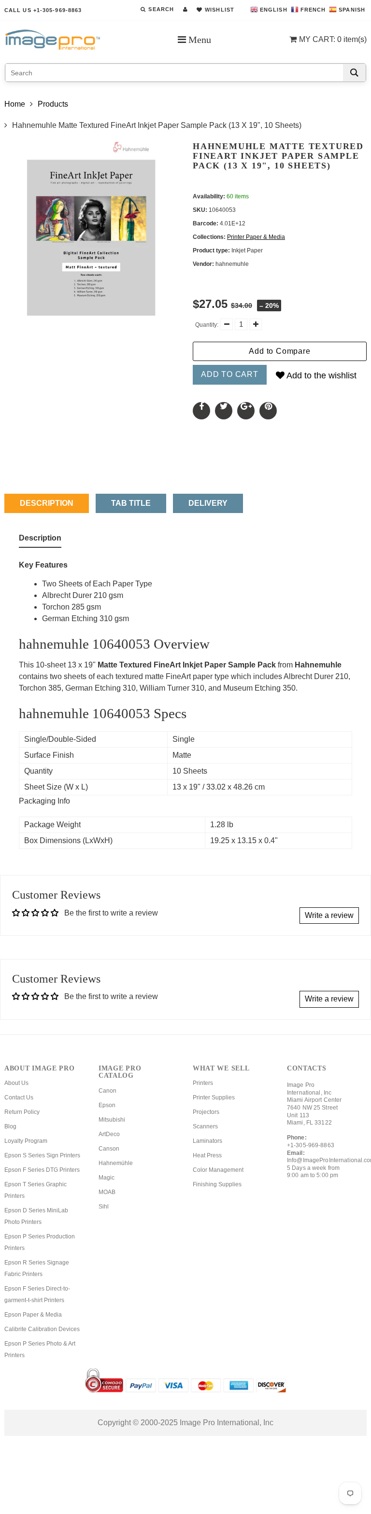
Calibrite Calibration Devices (42, 1329)
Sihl (104, 1206)
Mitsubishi (112, 1119)
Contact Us (18, 1097)
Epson (107, 1105)
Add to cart (229, 374)
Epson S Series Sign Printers (42, 1155)
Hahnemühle (116, 1163)
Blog (10, 1126)
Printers (203, 1083)
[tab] (40, 540)
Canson (109, 1148)
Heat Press (207, 1155)
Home (14, 104)
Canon (107, 1090)
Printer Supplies (214, 1097)
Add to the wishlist (321, 375)
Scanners (205, 1126)
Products (53, 104)
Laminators (207, 1141)
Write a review (329, 915)
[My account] (185, 9)
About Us (16, 1083)
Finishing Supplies (217, 1184)
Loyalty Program (25, 1141)
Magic (106, 1177)
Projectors (206, 1112)
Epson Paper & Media (33, 1314)
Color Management (218, 1170)
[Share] (201, 410)
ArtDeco (109, 1134)
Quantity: (206, 324)
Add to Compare (279, 351)
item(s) (333, 39)
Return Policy (22, 1112)
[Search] (354, 73)
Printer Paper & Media (256, 237)
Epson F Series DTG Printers (42, 1170)
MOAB (107, 1192)
